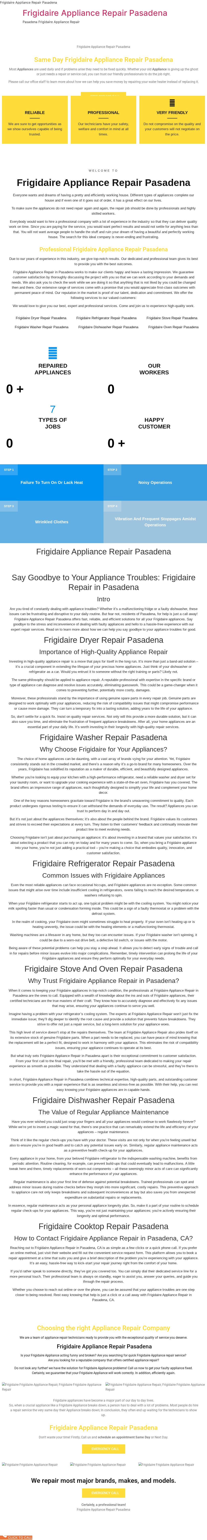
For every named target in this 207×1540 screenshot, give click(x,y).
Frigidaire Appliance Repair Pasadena (95, 13)
